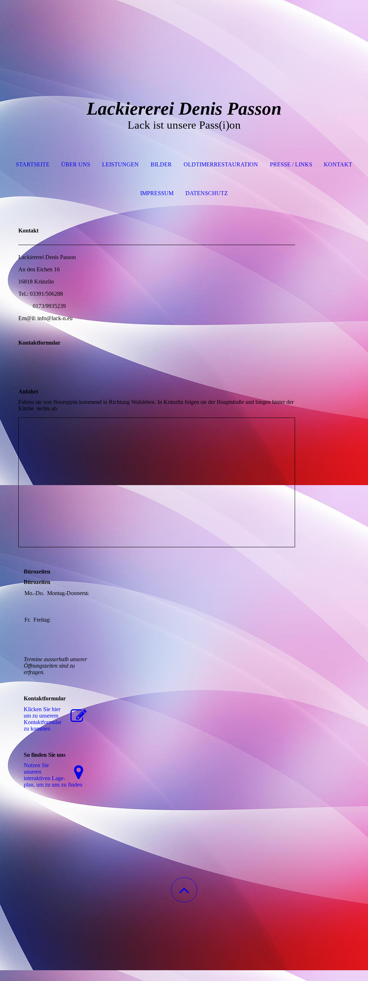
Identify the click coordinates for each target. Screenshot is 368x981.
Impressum (157, 193)
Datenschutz (206, 193)
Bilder (161, 164)
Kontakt (338, 164)
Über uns (75, 164)
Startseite (33, 164)
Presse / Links (291, 164)
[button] (184, 890)
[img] (184, 36)
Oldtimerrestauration (221, 164)
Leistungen (120, 164)
